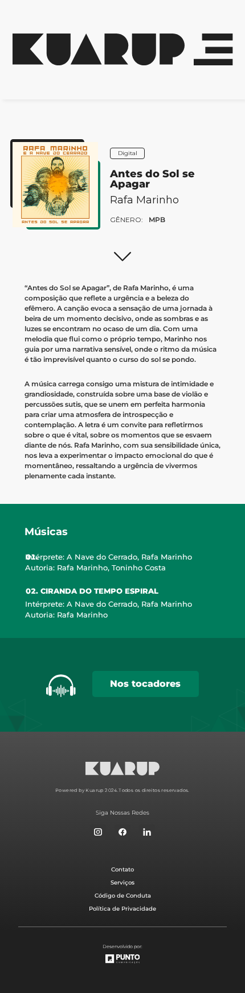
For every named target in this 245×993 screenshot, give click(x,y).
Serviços (122, 882)
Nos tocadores (145, 683)
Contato (122, 869)
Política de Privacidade (122, 908)
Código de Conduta (123, 895)
